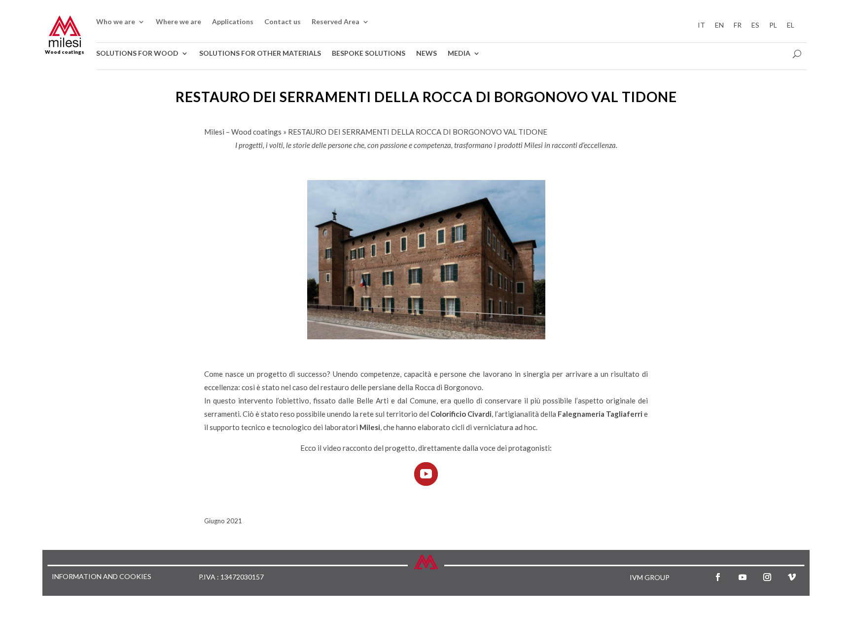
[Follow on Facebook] (718, 577)
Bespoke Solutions (368, 53)
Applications (232, 22)
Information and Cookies (101, 577)
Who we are (115, 22)
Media (459, 53)
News (426, 53)
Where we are (178, 22)
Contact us (282, 22)
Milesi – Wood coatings (243, 131)
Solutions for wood (137, 53)
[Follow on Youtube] (742, 577)
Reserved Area (335, 22)
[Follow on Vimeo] (792, 577)
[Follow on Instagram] (767, 577)
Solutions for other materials (260, 53)
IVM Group (650, 577)
